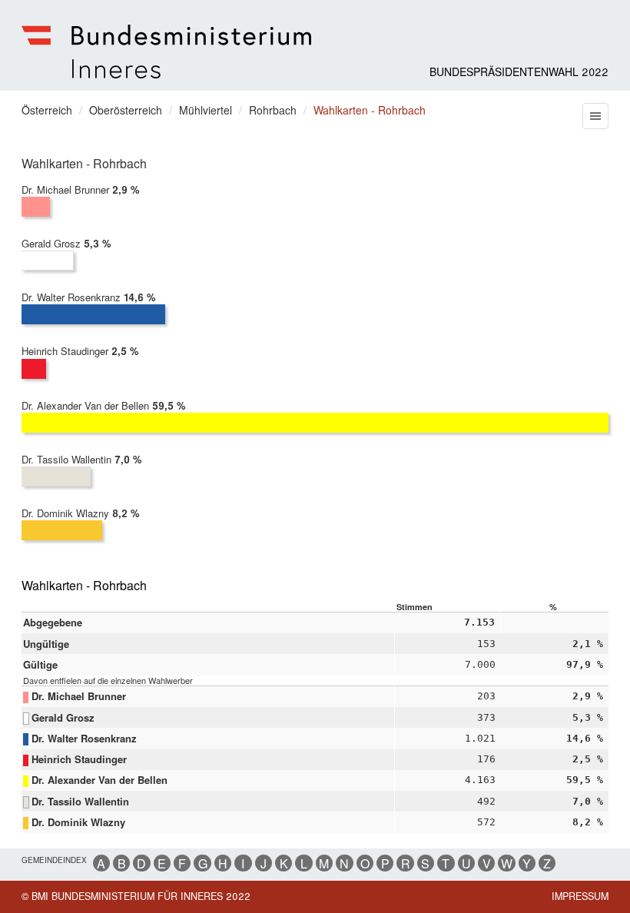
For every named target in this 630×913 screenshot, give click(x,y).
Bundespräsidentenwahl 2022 (518, 71)
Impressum (580, 896)
